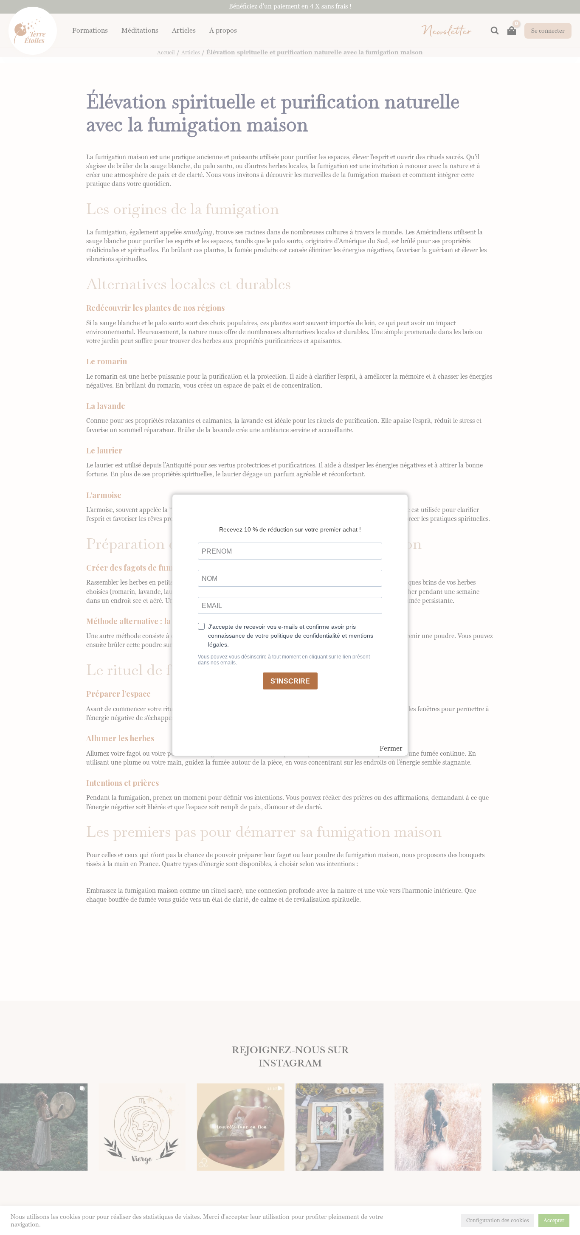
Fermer (391, 748)
